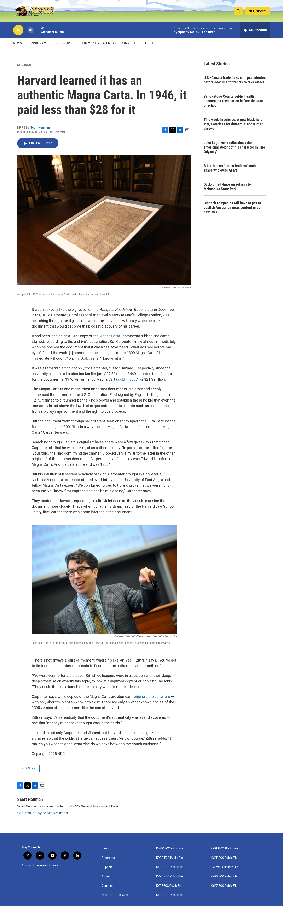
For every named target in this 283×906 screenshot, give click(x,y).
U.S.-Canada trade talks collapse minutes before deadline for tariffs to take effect (235, 79)
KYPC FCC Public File (169, 876)
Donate (259, 11)
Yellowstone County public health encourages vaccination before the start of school (234, 101)
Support (64, 43)
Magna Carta (109, 336)
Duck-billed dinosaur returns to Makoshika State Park (227, 186)
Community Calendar (99, 43)
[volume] (30, 30)
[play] (18, 30)
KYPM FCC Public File (224, 848)
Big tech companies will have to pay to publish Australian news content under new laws (233, 207)
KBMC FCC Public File (169, 848)
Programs (39, 43)
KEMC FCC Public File (115, 895)
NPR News (24, 65)
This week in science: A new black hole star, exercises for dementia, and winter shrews (233, 124)
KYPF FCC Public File (169, 885)
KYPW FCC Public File (224, 867)
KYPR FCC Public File (224, 857)
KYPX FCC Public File (224, 876)
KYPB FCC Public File (169, 867)
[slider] (37, 30)
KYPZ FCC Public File (224, 885)
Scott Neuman (40, 127)
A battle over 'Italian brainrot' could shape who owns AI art (230, 167)
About (106, 876)
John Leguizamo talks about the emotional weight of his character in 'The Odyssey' (234, 147)
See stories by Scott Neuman (42, 812)
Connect (128, 43)
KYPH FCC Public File (169, 895)
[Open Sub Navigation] (25, 43)
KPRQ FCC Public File (169, 857)
